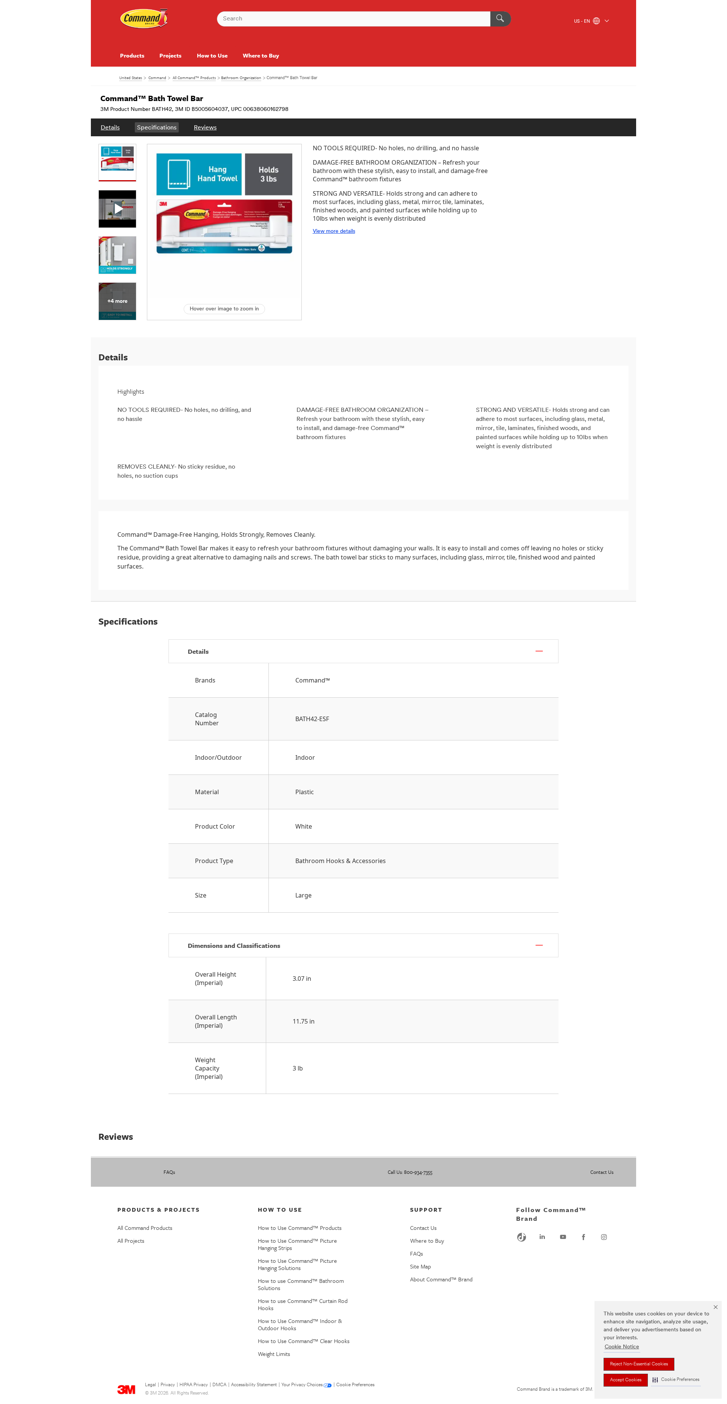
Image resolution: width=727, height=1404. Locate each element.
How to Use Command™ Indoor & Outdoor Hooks (300, 1324)
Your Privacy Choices (302, 1385)
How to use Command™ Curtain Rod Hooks (303, 1304)
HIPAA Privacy (193, 1385)
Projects (170, 55)
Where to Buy (261, 55)
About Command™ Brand (441, 1279)
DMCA (219, 1385)
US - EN (582, 21)
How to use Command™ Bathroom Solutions (301, 1284)
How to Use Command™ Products (300, 1227)
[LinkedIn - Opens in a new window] (542, 1237)
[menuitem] (110, 127)
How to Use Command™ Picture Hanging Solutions (297, 1264)
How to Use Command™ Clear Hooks (303, 1341)
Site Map (420, 1266)
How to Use (212, 55)
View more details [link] (334, 231)
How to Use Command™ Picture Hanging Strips (297, 1244)
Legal (150, 1385)
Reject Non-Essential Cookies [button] (639, 1364)
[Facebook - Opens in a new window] (583, 1237)
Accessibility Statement (254, 1385)
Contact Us (601, 1172)
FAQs (169, 1172)
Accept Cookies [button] (625, 1380)
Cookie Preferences (355, 1385)
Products (132, 55)
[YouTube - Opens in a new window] (563, 1237)
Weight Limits (274, 1353)
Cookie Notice (622, 1347)
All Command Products (144, 1227)
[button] (676, 1380)
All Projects (130, 1240)
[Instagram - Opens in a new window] (604, 1237)
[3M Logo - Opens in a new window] (144, 19)
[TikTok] (521, 1237)
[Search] (500, 18)
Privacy (168, 1385)
